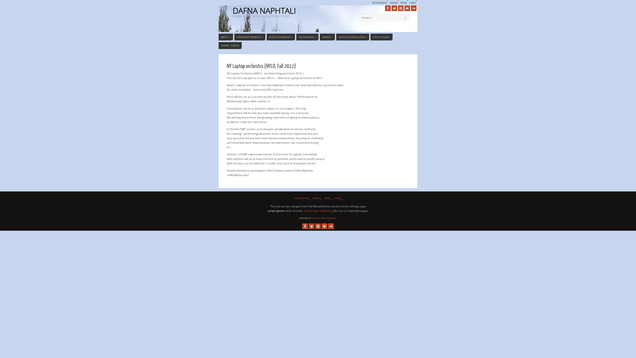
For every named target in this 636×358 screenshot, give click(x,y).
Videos (394, 2)
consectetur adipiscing (318, 211)
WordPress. (331, 218)
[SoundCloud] (414, 8)
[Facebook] (388, 8)
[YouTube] (407, 8)
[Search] (405, 18)
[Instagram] (401, 8)
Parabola (317, 218)
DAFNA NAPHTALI (264, 10)
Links (413, 2)
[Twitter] (394, 8)
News (403, 2)
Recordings (379, 2)
